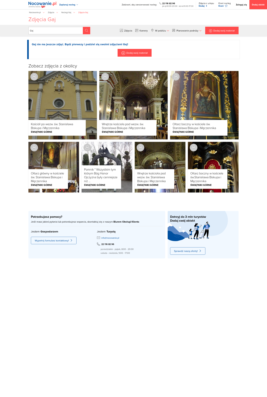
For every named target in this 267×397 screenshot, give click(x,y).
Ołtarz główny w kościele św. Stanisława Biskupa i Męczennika (47, 177)
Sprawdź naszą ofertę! (186, 251)
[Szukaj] (86, 30)
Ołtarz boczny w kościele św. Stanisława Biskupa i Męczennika (194, 126)
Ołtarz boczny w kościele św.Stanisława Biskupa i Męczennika (206, 177)
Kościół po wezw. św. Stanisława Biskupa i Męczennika (52, 126)
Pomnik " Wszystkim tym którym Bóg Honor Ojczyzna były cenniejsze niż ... (100, 175)
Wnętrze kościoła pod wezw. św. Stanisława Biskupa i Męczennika (123, 126)
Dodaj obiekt (258, 4)
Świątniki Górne (41, 132)
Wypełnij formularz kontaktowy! (52, 240)
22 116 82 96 (168, 3)
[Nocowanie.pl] (42, 5)
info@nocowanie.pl (110, 237)
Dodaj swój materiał (224, 30)
